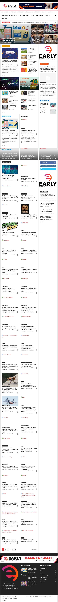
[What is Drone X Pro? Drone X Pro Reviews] (10, 209)
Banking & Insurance (6, 427)
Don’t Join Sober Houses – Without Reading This (31, 50)
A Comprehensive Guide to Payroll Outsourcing (12, 107)
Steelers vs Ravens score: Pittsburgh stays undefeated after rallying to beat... (28, 328)
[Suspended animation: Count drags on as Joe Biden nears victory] (10, 263)
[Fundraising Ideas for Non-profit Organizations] (29, 124)
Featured (22, 128)
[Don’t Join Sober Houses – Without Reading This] (24, 50)
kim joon (3, 506)
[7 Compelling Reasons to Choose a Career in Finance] (29, 83)
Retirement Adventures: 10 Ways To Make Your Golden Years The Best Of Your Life (9, 155)
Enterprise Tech (24, 286)
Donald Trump (21, 15)
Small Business (5, 15)
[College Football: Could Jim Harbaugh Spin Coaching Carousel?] (10, 244)
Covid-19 (19, 1)
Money (43, 12)
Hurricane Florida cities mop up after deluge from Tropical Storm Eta (10, 197)
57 (12, 549)
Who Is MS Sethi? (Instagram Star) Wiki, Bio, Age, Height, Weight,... (28, 486)
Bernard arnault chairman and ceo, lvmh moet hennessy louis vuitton (10, 449)
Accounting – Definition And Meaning (28, 178)
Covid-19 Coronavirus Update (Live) (40, 596)
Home (15, 1)
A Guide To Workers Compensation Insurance (32, 107)
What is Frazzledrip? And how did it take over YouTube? (29, 215)
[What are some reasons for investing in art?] (5, 101)
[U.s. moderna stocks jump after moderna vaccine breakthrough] (10, 169)
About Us (13, 12)
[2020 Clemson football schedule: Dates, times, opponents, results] (29, 339)
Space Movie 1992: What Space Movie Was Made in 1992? (47, 210)
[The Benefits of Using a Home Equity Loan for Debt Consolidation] (5, 93)
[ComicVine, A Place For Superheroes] (10, 226)
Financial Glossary (24, 176)
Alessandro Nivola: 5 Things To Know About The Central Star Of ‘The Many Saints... (47, 196)
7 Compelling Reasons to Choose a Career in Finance (28, 85)
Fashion (3, 537)
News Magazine (43, 577)
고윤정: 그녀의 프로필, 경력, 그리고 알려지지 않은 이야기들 (51, 41)
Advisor (3, 519)
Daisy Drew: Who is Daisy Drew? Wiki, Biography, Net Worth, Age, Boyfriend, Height (30, 22)
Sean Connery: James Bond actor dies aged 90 (47, 155)
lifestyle (13, 15)
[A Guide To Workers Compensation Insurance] (24, 107)
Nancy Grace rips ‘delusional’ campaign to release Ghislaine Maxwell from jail (10, 366)
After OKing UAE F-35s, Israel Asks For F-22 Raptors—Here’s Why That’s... (10, 408)
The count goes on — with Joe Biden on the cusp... (29, 449)
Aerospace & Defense (6, 386)
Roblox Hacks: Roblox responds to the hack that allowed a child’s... (28, 197)
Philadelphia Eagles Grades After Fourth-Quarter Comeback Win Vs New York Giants (28, 409)
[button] (55, 15)
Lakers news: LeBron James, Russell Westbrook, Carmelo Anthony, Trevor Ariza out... (47, 68)
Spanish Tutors (11, 585)
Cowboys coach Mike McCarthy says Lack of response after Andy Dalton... (29, 385)
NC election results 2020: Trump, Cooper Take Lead (9, 327)
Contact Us (27, 1)
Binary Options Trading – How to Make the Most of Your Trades (10, 85)
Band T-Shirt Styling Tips (27, 540)
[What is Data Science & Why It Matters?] (53, 111)
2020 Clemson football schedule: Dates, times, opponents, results (27, 347)
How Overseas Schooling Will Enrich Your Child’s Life (46, 217)
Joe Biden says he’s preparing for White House (29, 270)
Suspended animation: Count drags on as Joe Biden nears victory (10, 271)
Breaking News (5, 12)
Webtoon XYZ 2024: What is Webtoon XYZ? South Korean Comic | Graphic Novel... (51, 31)
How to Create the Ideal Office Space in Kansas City (28, 155)
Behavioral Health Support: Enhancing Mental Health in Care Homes (9, 61)
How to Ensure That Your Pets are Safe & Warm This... (44, 104)
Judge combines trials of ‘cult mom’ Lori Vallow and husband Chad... (28, 309)
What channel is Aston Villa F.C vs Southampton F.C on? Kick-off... (9, 347)
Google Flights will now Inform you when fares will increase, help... (29, 290)
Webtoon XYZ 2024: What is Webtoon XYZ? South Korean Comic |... (10, 486)
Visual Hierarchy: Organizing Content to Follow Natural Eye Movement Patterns (32, 69)
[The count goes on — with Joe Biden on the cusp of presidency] (29, 442)
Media (3, 362)
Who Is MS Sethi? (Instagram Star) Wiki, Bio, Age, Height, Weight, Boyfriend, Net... (37, 41)
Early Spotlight (39, 15)
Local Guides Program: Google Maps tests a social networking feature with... (10, 309)
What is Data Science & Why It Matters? (44, 110)
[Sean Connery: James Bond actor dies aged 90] (48, 154)
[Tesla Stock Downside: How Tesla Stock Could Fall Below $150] (10, 422)
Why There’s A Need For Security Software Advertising (12, 39)
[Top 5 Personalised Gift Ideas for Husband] (24, 57)
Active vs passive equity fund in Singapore (31, 92)
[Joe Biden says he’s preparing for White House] (29, 263)
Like (54, 162)
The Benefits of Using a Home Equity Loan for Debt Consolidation (13, 93)
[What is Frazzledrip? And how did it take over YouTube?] (29, 209)
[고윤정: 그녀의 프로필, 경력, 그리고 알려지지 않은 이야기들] (51, 39)
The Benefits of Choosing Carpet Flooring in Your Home (10, 540)
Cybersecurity (4, 128)
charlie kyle (4, 42)
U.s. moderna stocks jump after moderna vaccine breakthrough (9, 177)
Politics (28, 15)
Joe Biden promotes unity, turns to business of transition (29, 250)
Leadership (36, 12)
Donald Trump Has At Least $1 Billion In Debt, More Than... (28, 429)
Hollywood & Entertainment (26, 362)
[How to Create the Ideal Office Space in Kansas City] (29, 154)
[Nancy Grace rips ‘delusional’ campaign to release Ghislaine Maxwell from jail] (10, 358)
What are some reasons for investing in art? (13, 100)
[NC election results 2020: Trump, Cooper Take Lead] (10, 320)
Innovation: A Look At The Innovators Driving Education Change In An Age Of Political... (47, 203)
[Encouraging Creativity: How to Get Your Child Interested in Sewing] (10, 515)
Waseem (3, 64)
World (49, 12)
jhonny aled (4, 158)
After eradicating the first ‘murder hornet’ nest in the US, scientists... (9, 389)
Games (3, 343)
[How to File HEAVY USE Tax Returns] (24, 101)
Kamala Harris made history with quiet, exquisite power (28, 233)
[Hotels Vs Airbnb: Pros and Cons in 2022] (24, 63)
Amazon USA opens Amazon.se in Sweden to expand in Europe (8, 290)
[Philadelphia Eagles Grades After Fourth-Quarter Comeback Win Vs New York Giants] (29, 401)
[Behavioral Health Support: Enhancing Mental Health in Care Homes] (10, 53)
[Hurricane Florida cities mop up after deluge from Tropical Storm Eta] (10, 190)
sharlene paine (24, 88)
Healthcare (42, 581)
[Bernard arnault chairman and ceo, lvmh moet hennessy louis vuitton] (10, 442)
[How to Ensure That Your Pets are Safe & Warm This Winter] (53, 105)
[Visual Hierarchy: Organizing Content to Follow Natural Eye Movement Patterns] (24, 70)
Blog (23, 1)
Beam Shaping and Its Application (27, 522)
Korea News (4, 501)
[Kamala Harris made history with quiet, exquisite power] (29, 226)
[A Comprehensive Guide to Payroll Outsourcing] (5, 107)
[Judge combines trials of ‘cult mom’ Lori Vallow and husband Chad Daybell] (29, 301)
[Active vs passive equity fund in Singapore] (24, 93)
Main (22, 446)
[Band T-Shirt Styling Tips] (29, 534)
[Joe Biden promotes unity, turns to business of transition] (29, 244)
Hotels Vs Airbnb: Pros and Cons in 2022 (32, 62)
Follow (53, 165)
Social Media (23, 482)
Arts (3, 230)
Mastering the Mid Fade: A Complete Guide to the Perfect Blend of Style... (37, 31)
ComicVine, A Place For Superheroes (8, 233)
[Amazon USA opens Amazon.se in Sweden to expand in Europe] (10, 282)
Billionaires (20, 12)
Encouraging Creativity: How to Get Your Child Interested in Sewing (9, 523)
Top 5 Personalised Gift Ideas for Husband (32, 56)
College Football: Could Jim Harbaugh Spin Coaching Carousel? (9, 251)
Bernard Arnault (5, 445)
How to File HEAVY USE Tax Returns (32, 99)
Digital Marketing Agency (7, 598)
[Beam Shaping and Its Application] (29, 515)
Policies (46, 15)
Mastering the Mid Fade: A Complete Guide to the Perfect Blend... (28, 467)
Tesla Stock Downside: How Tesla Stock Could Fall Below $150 (9, 430)
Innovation (28, 12)
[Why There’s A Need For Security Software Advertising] (15, 34)
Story (33, 15)
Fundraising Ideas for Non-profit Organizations (28, 131)
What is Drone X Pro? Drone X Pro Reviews (10, 215)
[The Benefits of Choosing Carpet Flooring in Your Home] (10, 534)
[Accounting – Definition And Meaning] (29, 171)
